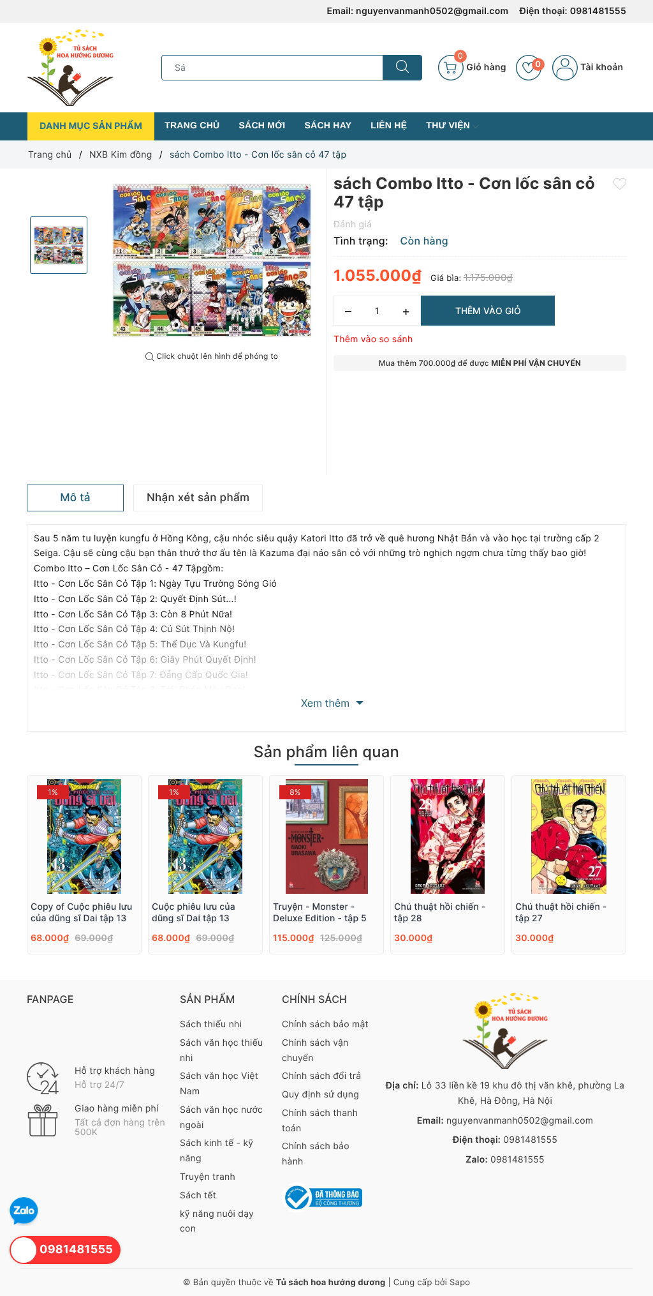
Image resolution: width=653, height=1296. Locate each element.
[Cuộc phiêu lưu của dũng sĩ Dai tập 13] (205, 836)
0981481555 (598, 11)
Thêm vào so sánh (373, 339)
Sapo (460, 1282)
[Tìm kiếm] (402, 67)
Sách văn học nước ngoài (221, 1117)
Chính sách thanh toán (320, 1121)
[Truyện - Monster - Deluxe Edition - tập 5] (326, 836)
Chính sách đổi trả (321, 1076)
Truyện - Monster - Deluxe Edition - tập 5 (320, 912)
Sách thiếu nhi (211, 1024)
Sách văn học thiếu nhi (221, 1050)
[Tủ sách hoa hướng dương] (70, 67)
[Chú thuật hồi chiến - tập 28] (447, 836)
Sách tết (198, 1195)
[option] (211, 260)
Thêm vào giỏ (488, 310)
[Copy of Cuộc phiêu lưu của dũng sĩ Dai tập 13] (84, 836)
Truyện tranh (207, 1177)
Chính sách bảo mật (325, 1024)
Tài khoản (600, 67)
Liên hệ (389, 125)
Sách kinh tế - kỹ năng (216, 1151)
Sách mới (261, 125)
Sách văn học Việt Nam (219, 1084)
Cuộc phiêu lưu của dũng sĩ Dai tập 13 (193, 912)
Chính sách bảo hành (315, 1154)
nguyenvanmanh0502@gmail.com (432, 11)
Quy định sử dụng (320, 1094)
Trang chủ (192, 125)
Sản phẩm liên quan (326, 751)
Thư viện (449, 125)
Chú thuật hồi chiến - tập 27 (560, 912)
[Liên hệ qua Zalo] (24, 1211)
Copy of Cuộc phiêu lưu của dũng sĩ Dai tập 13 (82, 912)
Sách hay (328, 125)
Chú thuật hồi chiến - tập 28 (439, 912)
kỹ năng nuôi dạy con (217, 1222)
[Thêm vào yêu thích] (619, 182)
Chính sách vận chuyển (315, 1050)
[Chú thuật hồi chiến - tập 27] (568, 836)
